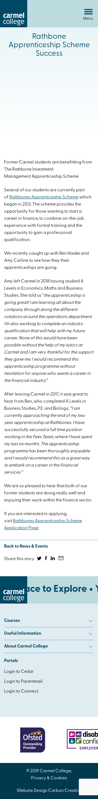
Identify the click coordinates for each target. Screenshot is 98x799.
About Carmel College (26, 646)
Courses (12, 621)
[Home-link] (13, 26)
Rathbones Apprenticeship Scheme (43, 197)
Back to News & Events (26, 546)
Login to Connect (21, 691)
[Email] (61, 559)
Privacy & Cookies (49, 778)
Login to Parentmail (23, 681)
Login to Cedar (19, 672)
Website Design (32, 791)
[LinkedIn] (53, 559)
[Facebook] (46, 559)
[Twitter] (39, 559)
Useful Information (22, 633)
